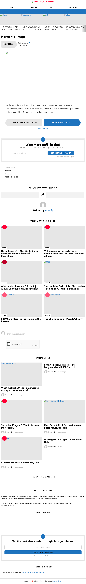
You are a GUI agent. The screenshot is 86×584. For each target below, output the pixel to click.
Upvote (20, 195)
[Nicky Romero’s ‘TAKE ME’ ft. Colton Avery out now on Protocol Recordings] (11, 19)
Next (85, 23)
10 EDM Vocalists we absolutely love (20, 463)
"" (29, 43)
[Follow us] (79, 11)
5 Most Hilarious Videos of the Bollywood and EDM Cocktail (59, 366)
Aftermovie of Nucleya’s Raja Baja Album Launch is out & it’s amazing (53, 28)
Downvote (65, 195)
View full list (43, 128)
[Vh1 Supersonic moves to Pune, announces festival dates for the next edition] (32, 19)
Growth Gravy (57, 581)
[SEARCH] (83, 11)
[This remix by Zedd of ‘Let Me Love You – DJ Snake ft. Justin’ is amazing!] (75, 19)
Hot (52, 8)
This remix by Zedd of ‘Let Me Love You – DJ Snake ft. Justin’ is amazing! (75, 28)
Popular (32, 8)
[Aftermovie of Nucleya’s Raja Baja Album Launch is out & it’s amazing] (53, 19)
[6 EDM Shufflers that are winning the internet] (21, 305)
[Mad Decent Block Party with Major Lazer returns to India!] (64, 411)
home (4, 247)
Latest (12, 8)
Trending (72, 8)
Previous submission (24, 123)
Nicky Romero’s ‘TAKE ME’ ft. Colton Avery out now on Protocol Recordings (10, 28)
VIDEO (47, 283)
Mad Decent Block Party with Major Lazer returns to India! (63, 426)
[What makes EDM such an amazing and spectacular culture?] (21, 374)
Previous (1, 23)
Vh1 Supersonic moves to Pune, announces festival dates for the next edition (32, 28)
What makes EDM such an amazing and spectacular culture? (20, 389)
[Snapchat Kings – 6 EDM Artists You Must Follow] (21, 411)
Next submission (61, 123)
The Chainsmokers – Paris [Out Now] (63, 319)
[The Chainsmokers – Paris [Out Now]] (64, 305)
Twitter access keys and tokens (33, 573)
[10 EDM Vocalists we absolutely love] (21, 448)
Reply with (82, 333)
